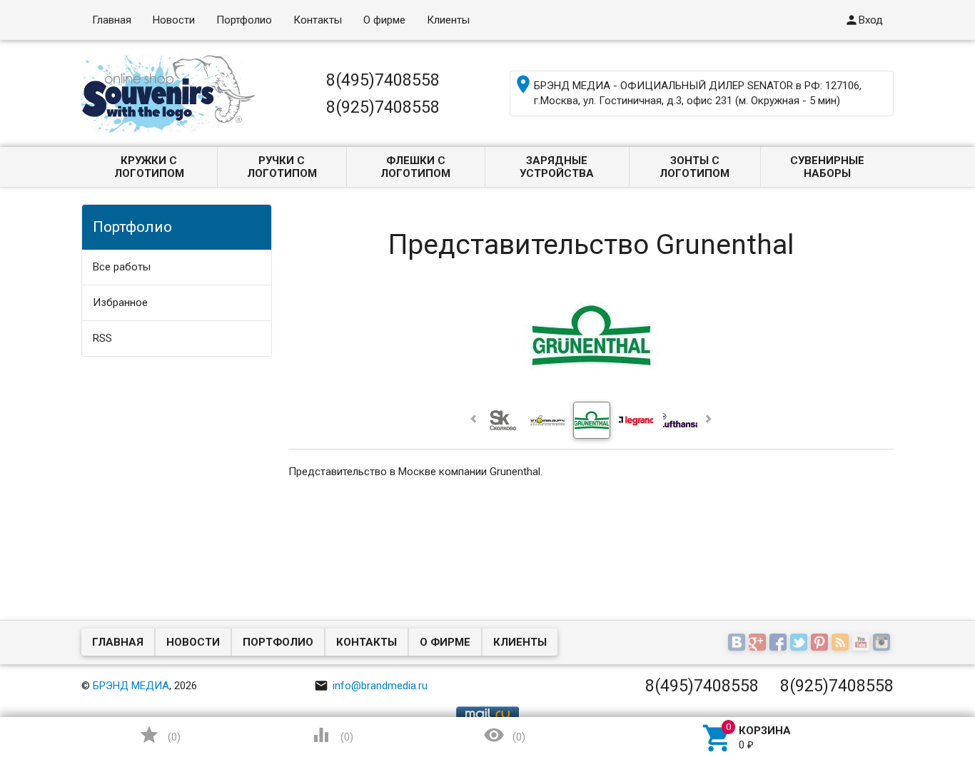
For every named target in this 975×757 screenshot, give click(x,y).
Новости (174, 20)
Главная (111, 20)
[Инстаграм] (883, 643)
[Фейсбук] (779, 643)
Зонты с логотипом (694, 167)
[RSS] (842, 643)
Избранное (120, 302)
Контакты (317, 20)
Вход (863, 20)
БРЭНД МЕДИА (131, 685)
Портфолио (244, 20)
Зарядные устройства (557, 167)
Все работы (122, 266)
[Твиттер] (800, 643)
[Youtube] (862, 643)
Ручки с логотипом (282, 167)
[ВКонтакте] (738, 643)
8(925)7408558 (383, 107)
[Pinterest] (821, 643)
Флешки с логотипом (415, 167)
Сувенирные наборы (827, 167)
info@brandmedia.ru (371, 685)
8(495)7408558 (383, 80)
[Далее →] (591, 388)
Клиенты (448, 20)
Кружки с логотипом (149, 167)
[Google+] (759, 643)
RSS (102, 338)
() (159, 735)
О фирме (384, 20)
